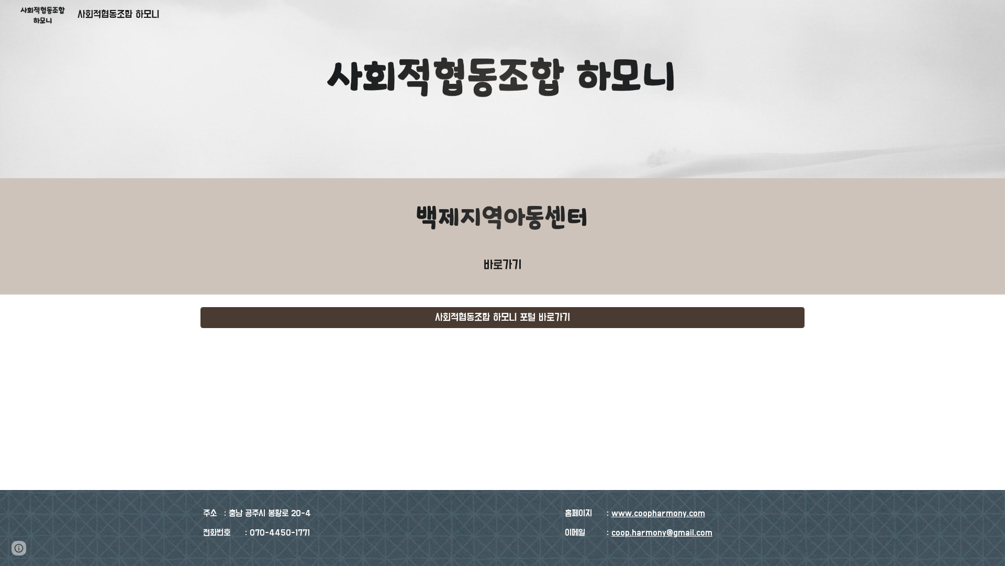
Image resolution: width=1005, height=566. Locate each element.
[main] (502, 265)
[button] (19, 548)
